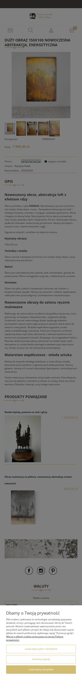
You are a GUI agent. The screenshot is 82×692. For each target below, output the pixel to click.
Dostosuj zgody (41, 659)
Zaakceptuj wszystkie (41, 669)
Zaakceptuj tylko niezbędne (41, 648)
